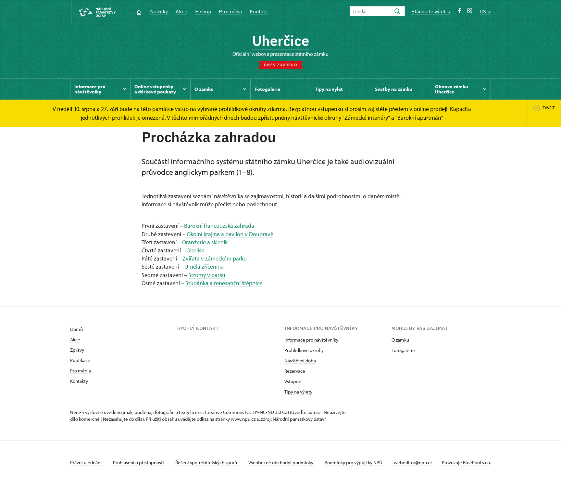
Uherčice (280, 40)
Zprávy (77, 350)
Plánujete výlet (429, 11)
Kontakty (79, 381)
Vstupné (292, 381)
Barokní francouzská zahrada (218, 225)
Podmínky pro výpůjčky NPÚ (354, 462)
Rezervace (294, 371)
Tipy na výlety (298, 392)
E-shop (203, 11)
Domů (76, 329)
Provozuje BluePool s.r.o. (466, 462)
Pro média (230, 11)
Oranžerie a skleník (205, 242)
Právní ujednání (86, 462)
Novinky (159, 11)
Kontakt (259, 11)
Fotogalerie (403, 350)
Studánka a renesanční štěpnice (223, 283)
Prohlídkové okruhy (304, 350)
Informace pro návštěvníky (311, 340)
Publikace (80, 360)
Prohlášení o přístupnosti (139, 462)
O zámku (400, 340)
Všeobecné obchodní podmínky (281, 462)
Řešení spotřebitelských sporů (206, 462)
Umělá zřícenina (204, 266)
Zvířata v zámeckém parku (214, 258)
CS (483, 11)
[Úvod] (139, 11)
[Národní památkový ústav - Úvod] (97, 12)
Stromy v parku (206, 275)
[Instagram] (469, 12)
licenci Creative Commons (217, 412)
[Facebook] (459, 12)
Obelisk (195, 250)
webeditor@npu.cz (413, 462)
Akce (181, 11)
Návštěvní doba (300, 360)
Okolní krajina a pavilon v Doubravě (230, 234)
